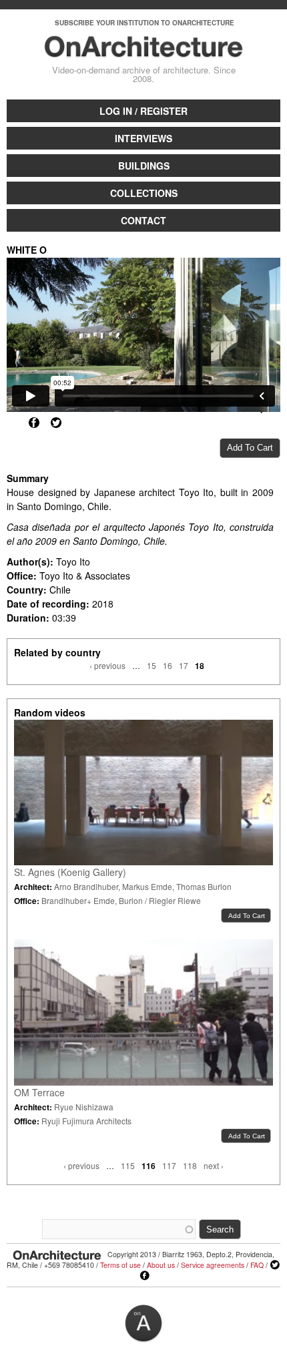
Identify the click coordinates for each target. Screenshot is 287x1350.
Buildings (144, 165)
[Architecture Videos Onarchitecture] (143, 51)
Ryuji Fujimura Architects (86, 1120)
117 (169, 1165)
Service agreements (212, 1265)
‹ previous (107, 665)
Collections (144, 193)
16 (167, 665)
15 (151, 665)
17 (183, 665)
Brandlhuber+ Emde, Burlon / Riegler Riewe (121, 900)
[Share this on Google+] (12, 422)
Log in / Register (143, 111)
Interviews (143, 138)
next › (214, 1165)
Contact (143, 220)
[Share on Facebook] (34, 422)
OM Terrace (39, 1092)
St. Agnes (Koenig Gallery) (70, 872)
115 (128, 1165)
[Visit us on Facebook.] (144, 1276)
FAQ (257, 1265)
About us (161, 1265)
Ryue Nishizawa (83, 1106)
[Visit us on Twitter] (275, 1265)
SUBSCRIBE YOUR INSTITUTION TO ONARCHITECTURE (144, 22)
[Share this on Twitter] (56, 422)
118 (190, 1165)
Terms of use (120, 1265)
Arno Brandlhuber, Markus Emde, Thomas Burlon (143, 886)
